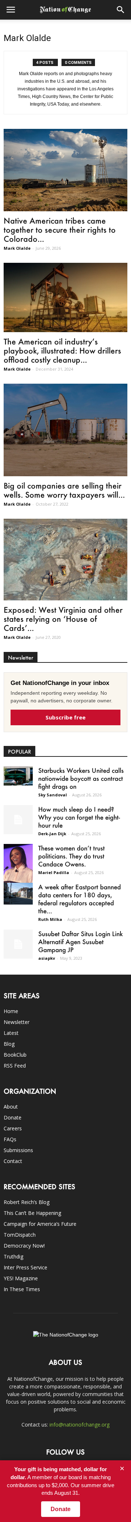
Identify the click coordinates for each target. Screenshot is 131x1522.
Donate (12, 1117)
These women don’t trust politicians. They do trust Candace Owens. (71, 856)
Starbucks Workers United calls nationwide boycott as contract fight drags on (81, 778)
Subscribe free (65, 717)
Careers (13, 1128)
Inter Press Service (25, 1267)
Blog (9, 1043)
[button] (121, 10)
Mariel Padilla (53, 872)
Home (11, 1011)
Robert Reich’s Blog (26, 1202)
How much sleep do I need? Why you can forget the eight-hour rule (79, 817)
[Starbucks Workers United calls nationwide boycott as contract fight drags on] (18, 776)
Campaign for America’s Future (40, 1223)
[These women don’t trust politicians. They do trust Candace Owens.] (18, 865)
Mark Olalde (17, 248)
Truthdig (13, 1256)
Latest (11, 1032)
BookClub (15, 1054)
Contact (13, 1161)
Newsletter (16, 1022)
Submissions (18, 1150)
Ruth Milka (50, 919)
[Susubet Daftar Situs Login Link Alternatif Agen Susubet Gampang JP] (18, 944)
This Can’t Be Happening (32, 1212)
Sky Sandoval (52, 794)
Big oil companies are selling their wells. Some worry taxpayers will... (64, 490)
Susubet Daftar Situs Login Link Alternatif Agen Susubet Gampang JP (80, 942)
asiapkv (46, 958)
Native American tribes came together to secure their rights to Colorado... (60, 230)
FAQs (10, 1139)
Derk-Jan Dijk (52, 833)
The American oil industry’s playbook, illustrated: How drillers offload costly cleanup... (62, 350)
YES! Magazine (21, 1278)
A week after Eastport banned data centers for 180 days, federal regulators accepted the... (79, 899)
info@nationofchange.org (79, 1424)
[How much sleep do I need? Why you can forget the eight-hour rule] (18, 819)
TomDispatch (20, 1234)
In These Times (22, 1289)
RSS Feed (15, 1065)
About (11, 1106)
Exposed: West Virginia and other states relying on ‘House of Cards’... (63, 619)
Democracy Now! (24, 1245)
